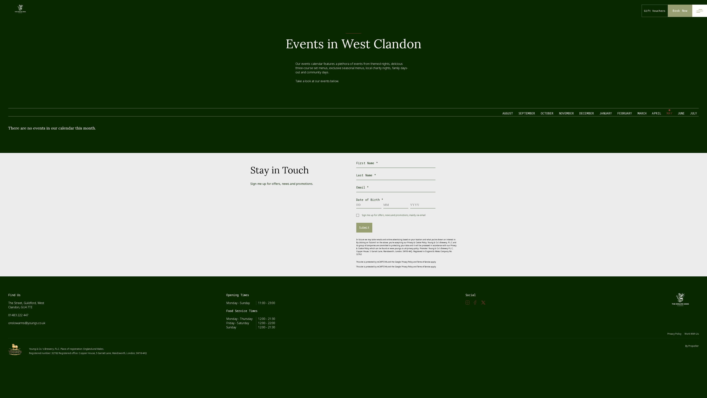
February (624, 113)
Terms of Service (423, 262)
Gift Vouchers (655, 11)
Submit (364, 228)
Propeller (693, 346)
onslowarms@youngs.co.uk (26, 323)
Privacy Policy (407, 262)
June (681, 113)
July (693, 113)
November (566, 113)
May (669, 113)
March (642, 113)
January (605, 113)
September (526, 113)
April (656, 113)
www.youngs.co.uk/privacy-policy (404, 248)
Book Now (680, 11)
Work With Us (692, 333)
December (586, 113)
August (507, 113)
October (547, 113)
